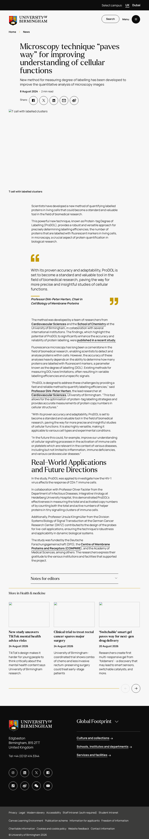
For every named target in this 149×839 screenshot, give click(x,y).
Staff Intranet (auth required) (80, 812)
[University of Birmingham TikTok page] (13, 785)
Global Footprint (94, 721)
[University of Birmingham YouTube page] (48, 785)
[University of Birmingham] (28, 19)
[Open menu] (136, 19)
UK (127, 5)
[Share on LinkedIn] (53, 100)
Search (110, 19)
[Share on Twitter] (43, 100)
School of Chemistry (91, 324)
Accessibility (53, 812)
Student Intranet (108, 812)
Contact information (103, 828)
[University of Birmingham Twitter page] (36, 772)
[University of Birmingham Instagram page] (13, 772)
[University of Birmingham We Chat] (36, 785)
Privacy (13, 812)
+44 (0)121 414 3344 (26, 756)
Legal (22, 812)
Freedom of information (114, 820)
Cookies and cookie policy (51, 828)
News (26, 32)
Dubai (136, 5)
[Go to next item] (136, 688)
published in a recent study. (96, 340)
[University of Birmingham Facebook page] (48, 772)
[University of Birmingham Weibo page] (24, 785)
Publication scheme (56, 820)
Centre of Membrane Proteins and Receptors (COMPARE (70, 546)
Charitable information (22, 828)
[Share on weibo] (74, 100)
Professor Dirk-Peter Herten (51, 391)
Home (12, 32)
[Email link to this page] (64, 100)
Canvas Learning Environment (26, 820)
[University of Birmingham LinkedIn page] (24, 772)
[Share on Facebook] (33, 100)
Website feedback (78, 828)
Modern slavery (36, 812)
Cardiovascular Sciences (48, 324)
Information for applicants (85, 820)
